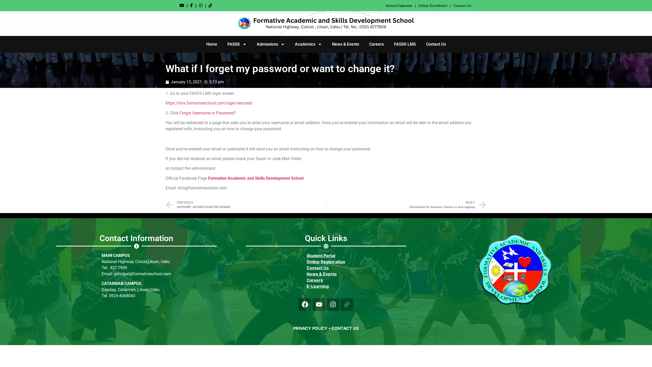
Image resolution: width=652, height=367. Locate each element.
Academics (305, 44)
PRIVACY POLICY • (312, 328)
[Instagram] (333, 304)
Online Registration (326, 261)
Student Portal (321, 255)
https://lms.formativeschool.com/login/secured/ (209, 103)
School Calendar (399, 6)
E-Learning (318, 286)
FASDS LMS (405, 44)
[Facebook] (304, 304)
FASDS (233, 44)
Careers (376, 44)
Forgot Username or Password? (208, 113)
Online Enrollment (432, 6)
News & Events (345, 44)
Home (211, 44)
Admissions (267, 44)
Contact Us (462, 6)
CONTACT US (345, 328)
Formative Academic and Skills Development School (256, 178)
